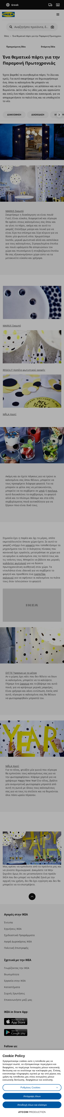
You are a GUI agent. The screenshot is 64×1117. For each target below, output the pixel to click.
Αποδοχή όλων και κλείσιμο (32, 1104)
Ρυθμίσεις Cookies (30, 1087)
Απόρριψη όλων (32, 1096)
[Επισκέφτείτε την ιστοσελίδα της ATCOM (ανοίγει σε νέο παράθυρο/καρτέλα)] (32, 1112)
